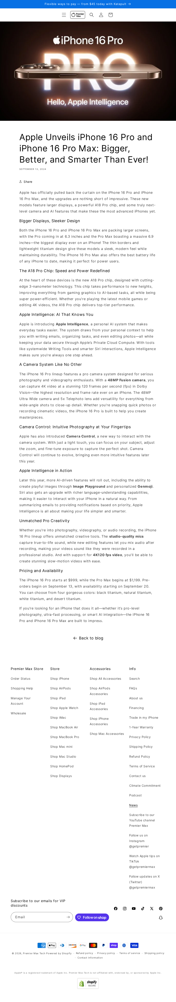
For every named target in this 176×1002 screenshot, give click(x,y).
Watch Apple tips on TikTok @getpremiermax (144, 861)
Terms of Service (142, 766)
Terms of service (129, 953)
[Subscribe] (68, 917)
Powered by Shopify (59, 953)
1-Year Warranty (141, 727)
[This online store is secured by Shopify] (88, 987)
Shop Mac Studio (63, 756)
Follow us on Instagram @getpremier (139, 840)
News (133, 805)
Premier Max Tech (34, 953)
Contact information (90, 957)
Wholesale (18, 713)
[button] (64, 15)
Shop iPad (58, 698)
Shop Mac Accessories (107, 733)
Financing (136, 708)
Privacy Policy (140, 737)
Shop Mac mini (61, 746)
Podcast (135, 795)
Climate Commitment (145, 785)
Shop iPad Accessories (99, 706)
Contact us (137, 776)
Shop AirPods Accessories (100, 690)
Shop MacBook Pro (64, 737)
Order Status (20, 678)
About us (136, 698)
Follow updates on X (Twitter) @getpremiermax (144, 882)
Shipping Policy (141, 746)
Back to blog (91, 638)
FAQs (133, 688)
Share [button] (28, 181)
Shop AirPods (60, 688)
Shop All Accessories (105, 678)
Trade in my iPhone (143, 717)
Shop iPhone (59, 678)
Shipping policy (154, 953)
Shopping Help (22, 688)
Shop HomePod (62, 766)
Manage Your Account (21, 700)
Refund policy (84, 953)
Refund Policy (139, 756)
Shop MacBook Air (64, 727)
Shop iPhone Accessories (99, 721)
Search (134, 678)
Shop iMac (58, 717)
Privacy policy (106, 953)
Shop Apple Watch (64, 708)
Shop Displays (61, 776)
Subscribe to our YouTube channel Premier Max (142, 820)
